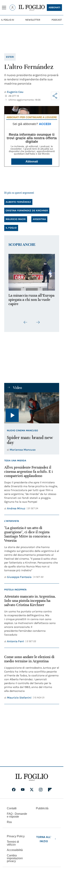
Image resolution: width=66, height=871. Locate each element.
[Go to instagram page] (40, 792)
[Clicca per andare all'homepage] (31, 779)
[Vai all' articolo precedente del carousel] (25, 324)
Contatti (12, 810)
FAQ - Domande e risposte (17, 817)
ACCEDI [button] (45, 124)
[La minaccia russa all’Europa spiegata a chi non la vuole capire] (31, 271)
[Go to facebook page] (13, 792)
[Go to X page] (31, 792)
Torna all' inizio (43, 841)
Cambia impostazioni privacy (15, 860)
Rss (9, 824)
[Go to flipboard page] (50, 792)
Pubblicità (42, 810)
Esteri (10, 56)
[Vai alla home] (31, 7)
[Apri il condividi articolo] (55, 96)
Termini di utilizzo (13, 845)
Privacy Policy (16, 838)
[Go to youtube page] (22, 792)
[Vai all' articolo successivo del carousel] (37, 324)
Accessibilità (15, 852)
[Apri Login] (12, 8)
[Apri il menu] (4, 7)
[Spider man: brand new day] (31, 410)
